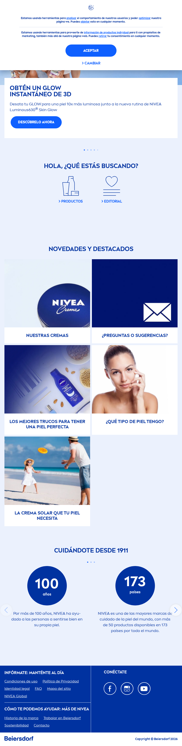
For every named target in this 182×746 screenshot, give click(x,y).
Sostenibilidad (16, 736)
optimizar (145, 18)
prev (6, 621)
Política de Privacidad (61, 692)
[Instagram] (127, 699)
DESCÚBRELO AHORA (91, 133)
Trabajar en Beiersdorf (62, 729)
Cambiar (92, 63)
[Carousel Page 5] (97, 161)
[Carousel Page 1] (84, 161)
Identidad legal (17, 700)
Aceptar (91, 50)
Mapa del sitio (59, 700)
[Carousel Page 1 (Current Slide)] (87, 573)
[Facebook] (110, 699)
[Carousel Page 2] (91, 573)
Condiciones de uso (21, 692)
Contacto (41, 736)
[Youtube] (144, 699)
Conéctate (115, 683)
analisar (71, 18)
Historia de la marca (21, 729)
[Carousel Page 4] (94, 161)
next (176, 621)
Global (15, 707)
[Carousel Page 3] (91, 161)
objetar (85, 21)
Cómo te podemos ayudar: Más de (46, 720)
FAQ (38, 700)
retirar (103, 36)
